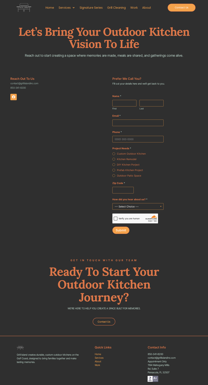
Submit (121, 230)
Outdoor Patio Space (129, 175)
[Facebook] (13, 97)
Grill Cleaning (116, 8)
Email (116, 115)
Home (50, 8)
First (114, 108)
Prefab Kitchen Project (130, 170)
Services (65, 8)
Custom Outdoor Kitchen (131, 153)
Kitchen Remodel (126, 159)
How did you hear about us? (129, 199)
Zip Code (118, 183)
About (146, 8)
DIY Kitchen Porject (128, 164)
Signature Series (91, 8)
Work (134, 8)
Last (141, 108)
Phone (117, 132)
